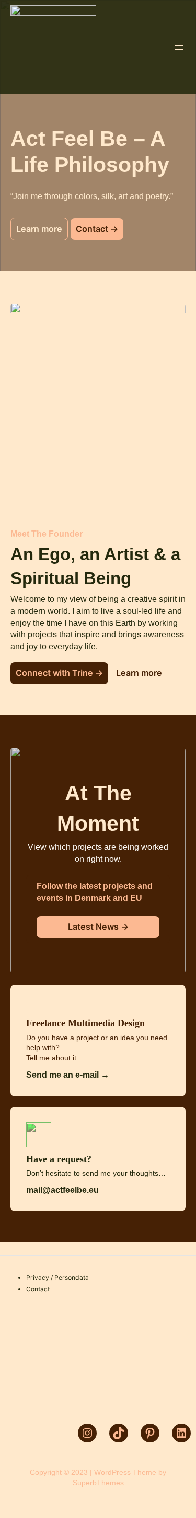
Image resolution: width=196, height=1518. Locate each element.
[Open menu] (179, 47)
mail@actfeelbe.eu (62, 1189)
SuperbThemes (98, 1482)
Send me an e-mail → (67, 1074)
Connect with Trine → (59, 673)
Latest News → (98, 926)
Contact (38, 1289)
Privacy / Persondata (57, 1277)
